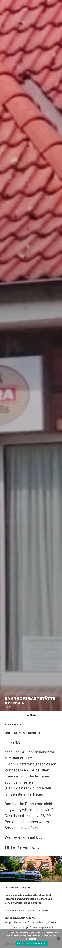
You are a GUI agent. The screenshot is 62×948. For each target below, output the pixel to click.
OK (18, 943)
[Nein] (58, 938)
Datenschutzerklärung (35, 943)
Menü (33, 715)
